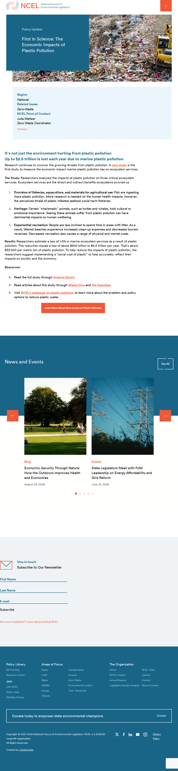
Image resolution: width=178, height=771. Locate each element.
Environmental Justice (80, 685)
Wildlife (46, 685)
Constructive (26, 749)
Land (44, 674)
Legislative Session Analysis (124, 685)
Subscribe (7, 609)
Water (45, 680)
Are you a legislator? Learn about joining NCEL (29, 621)
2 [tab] (80, 493)
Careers (146, 674)
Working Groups (15, 697)
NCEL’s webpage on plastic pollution (47, 293)
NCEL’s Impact (118, 674)
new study (119, 165)
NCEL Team (148, 669)
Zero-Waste (74, 680)
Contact (22, 129)
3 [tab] (84, 493)
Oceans (72, 674)
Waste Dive (76, 285)
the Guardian (101, 285)
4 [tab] (88, 493)
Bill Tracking (12, 669)
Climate (46, 695)
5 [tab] (93, 493)
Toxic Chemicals (77, 690)
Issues (45, 669)
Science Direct (63, 277)
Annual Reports (118, 680)
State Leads (12, 691)
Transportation (76, 669)
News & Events (150, 685)
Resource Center (15, 674)
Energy (45, 690)
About (113, 669)
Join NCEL (12, 686)
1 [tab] (76, 493)
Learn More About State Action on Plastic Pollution (73, 307)
